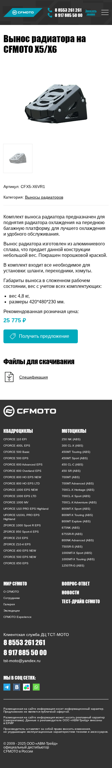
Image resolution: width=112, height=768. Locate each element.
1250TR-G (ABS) (73, 565)
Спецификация (33, 377)
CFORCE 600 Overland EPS (22, 470)
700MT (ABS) (71, 477)
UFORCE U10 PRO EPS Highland (26, 508)
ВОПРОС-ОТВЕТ (76, 583)
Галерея (9, 604)
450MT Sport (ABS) (75, 458)
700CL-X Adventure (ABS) (79, 502)
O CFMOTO (11, 591)
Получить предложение (44, 336)
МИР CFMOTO (15, 583)
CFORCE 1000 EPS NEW (20, 489)
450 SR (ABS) (71, 470)
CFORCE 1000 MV (15, 502)
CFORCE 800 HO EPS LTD (21, 483)
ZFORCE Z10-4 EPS (17, 544)
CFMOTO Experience (17, 616)
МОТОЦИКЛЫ (74, 431)
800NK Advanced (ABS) (78, 540)
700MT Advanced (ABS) (78, 483)
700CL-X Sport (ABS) (76, 496)
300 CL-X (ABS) (72, 445)
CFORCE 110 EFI (15, 439)
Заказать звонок (90, 12)
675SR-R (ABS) (72, 534)
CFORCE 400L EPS (16, 445)
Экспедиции (11, 610)
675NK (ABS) (71, 527)
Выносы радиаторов (44, 197)
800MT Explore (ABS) (76, 521)
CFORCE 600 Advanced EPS (23, 464)
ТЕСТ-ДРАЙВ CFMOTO (81, 601)
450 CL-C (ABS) (72, 464)
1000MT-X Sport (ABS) (77, 552)
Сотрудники (11, 598)
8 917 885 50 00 (68, 15)
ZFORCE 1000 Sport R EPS (22, 525)
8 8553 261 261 (68, 10)
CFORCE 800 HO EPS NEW (22, 477)
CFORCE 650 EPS (15, 563)
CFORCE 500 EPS (15, 458)
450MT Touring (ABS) (76, 451)
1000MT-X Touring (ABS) (78, 559)
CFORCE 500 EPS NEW (19, 556)
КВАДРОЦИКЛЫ (18, 431)
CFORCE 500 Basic (16, 451)
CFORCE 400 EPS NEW (19, 550)
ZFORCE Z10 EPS (15, 538)
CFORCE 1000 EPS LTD (19, 496)
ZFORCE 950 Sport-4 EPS (21, 531)
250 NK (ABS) (71, 439)
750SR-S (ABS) (72, 546)
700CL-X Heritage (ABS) (78, 489)
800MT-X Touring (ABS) (77, 515)
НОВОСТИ (70, 592)
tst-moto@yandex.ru (21, 660)
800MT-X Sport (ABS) (76, 508)
